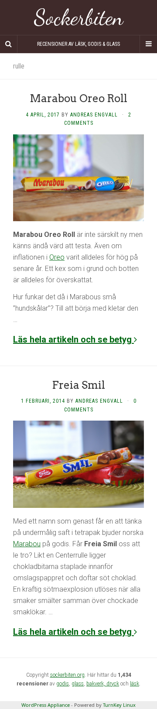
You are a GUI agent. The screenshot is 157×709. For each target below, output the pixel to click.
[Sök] (8, 44)
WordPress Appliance (45, 705)
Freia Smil (78, 385)
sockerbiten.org (67, 675)
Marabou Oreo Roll (78, 98)
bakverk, (96, 684)
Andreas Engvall (94, 115)
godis (62, 684)
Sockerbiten (78, 17)
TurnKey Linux (119, 705)
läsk (134, 684)
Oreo (57, 257)
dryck (112, 684)
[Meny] (148, 44)
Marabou (27, 544)
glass (78, 684)
